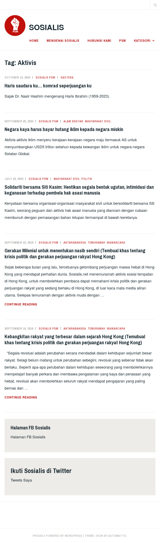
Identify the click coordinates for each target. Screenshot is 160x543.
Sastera (67, 77)
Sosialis (46, 27)
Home (34, 40)
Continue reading (32, 304)
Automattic (117, 536)
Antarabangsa (75, 242)
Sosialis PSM (45, 77)
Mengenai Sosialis (63, 40)
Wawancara (116, 242)
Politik (86, 179)
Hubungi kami (99, 40)
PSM (122, 40)
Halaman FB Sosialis (28, 436)
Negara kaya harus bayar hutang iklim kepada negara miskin (64, 129)
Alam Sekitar (73, 121)
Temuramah (96, 242)
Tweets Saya (21, 480)
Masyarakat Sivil (98, 121)
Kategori (142, 40)
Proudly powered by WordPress (57, 536)
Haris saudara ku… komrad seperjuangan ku (48, 85)
